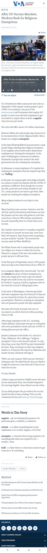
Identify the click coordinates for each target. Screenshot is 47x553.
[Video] (18, 550)
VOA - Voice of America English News (20, 83)
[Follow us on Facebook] (3, 528)
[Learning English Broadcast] (29, 550)
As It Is (4, 10)
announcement (7, 113)
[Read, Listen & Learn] (7, 550)
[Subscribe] (35, 528)
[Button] (42, 32)
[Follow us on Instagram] (19, 528)
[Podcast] (30, 528)
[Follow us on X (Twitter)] (9, 528)
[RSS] (24, 528)
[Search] (39, 550)
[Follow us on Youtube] (14, 528)
